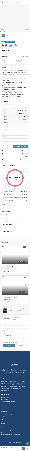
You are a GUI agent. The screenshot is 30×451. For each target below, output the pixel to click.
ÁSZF (16, 342)
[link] (15, 255)
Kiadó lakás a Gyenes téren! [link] (12, 267)
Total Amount (6, 205)
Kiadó (25, 247)
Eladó (3, 41)
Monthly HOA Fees (7, 231)
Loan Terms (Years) (7, 224)
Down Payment (6, 211)
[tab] (3, 35)
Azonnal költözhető (10, 41)
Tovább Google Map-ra (21, 146)
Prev (10, 310)
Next (19, 310)
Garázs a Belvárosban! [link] (10, 297)
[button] (22, 35)
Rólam (14, 319)
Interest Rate (5, 218)
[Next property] (25, 310)
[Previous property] (5, 310)
